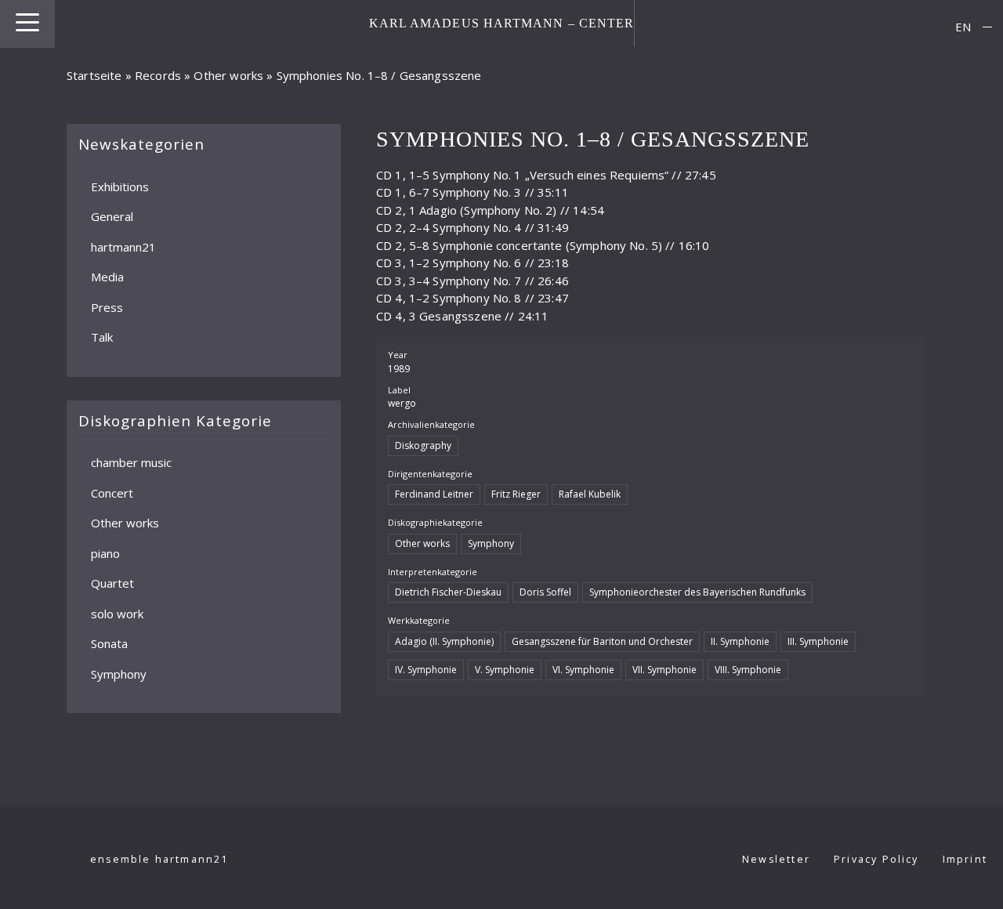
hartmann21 (123, 246)
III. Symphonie (818, 641)
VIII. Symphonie (748, 669)
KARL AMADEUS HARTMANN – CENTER (502, 23)
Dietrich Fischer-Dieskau (448, 592)
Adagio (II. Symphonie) (444, 641)
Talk (102, 337)
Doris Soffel (545, 592)
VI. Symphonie (583, 669)
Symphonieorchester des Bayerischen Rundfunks (697, 592)
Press (107, 306)
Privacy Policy (876, 859)
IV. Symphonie (426, 669)
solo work (117, 613)
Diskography (423, 445)
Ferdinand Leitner (434, 494)
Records (158, 75)
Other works (228, 75)
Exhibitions (120, 186)
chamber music (131, 462)
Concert (112, 492)
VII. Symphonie (664, 669)
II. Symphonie (740, 641)
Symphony (119, 673)
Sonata (109, 643)
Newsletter (776, 859)
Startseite (94, 75)
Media (107, 276)
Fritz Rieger (516, 494)
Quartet (112, 583)
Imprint (965, 859)
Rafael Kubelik (590, 494)
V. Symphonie (504, 669)
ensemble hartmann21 (159, 859)
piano (105, 552)
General (112, 216)
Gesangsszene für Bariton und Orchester (602, 641)
